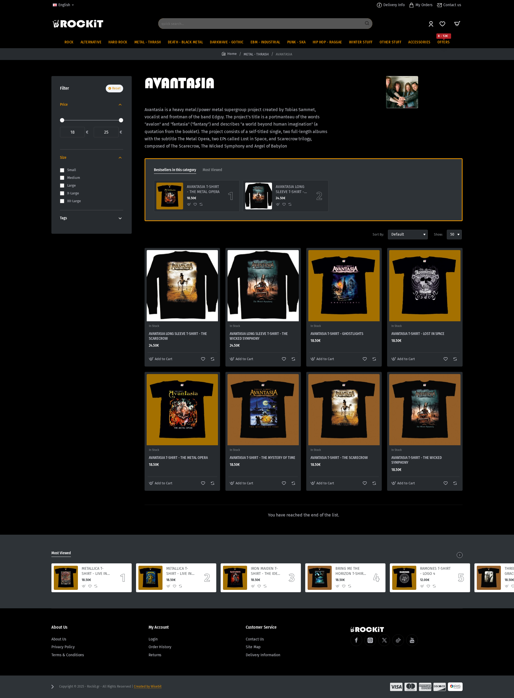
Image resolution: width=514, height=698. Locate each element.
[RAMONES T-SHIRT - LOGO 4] (404, 578)
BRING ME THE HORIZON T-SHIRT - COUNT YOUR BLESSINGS (350, 571)
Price (64, 104)
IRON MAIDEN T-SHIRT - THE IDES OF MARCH (265, 571)
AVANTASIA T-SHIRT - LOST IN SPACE (417, 333)
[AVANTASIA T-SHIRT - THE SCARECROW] (344, 409)
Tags (63, 218)
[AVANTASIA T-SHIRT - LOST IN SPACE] (424, 285)
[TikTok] (398, 640)
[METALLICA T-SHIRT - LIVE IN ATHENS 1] (150, 578)
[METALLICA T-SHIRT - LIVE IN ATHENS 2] (66, 578)
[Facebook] (356, 640)
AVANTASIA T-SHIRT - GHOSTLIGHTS (337, 333)
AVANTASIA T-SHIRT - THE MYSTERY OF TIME (262, 457)
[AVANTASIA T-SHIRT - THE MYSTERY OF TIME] (263, 409)
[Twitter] (384, 640)
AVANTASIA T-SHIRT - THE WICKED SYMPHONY (416, 460)
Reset (116, 88)
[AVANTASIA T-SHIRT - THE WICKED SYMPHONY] (424, 409)
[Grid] (149, 234)
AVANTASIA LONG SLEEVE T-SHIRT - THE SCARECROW (178, 336)
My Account (159, 627)
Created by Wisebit (147, 686)
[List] (158, 234)
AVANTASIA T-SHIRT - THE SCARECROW (339, 457)
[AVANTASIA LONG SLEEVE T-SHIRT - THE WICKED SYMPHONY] (258, 196)
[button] (189, 204)
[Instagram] (370, 640)
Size (63, 157)
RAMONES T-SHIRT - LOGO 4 (435, 571)
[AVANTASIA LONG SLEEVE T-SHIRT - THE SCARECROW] (182, 285)
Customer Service (261, 627)
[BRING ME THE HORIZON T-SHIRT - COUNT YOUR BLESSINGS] (320, 578)
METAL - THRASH (256, 54)
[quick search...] (367, 23)
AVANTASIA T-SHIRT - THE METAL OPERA (203, 189)
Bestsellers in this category (175, 170)
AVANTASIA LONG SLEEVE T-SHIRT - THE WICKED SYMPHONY (290, 189)
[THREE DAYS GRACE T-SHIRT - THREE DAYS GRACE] (489, 578)
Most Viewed (212, 170)
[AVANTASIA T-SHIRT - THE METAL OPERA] (169, 196)
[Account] (431, 24)
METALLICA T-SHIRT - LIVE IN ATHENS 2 (94, 571)
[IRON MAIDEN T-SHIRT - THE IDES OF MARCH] (235, 578)
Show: (438, 234)
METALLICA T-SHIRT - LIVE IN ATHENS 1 (179, 571)
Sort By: (378, 234)
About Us (59, 627)
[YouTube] (412, 640)
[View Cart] (457, 23)
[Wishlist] (443, 24)
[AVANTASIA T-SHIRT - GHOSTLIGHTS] (344, 285)
